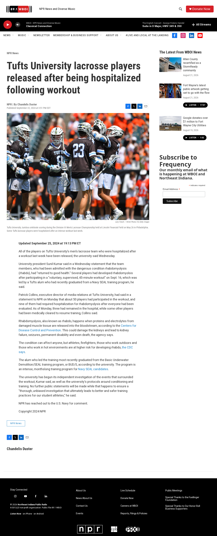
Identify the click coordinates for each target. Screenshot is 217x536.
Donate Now (201, 9)
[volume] (18, 25)
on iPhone (27, 514)
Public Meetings (173, 490)
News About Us (84, 498)
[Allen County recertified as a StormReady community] (170, 64)
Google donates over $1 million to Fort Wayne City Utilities (195, 121)
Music (22, 35)
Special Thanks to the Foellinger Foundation (182, 498)
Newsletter (41, 35)
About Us (112, 35)
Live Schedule (128, 490)
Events (79, 513)
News (7, 35)
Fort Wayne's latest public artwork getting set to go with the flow (196, 89)
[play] (7, 25)
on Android (39, 514)
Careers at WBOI (129, 506)
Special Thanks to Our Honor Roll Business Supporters (182, 507)
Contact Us (82, 506)
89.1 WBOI (57, 507)
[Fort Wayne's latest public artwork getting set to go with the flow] (170, 91)
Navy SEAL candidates (93, 369)
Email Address (171, 189)
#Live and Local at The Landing (147, 35)
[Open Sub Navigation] (13, 35)
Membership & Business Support (75, 35)
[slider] (23, 24)
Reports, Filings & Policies (134, 513)
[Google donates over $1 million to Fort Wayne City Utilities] (170, 123)
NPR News (13, 53)
